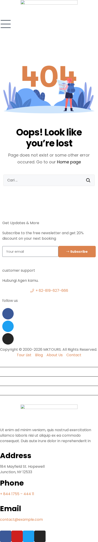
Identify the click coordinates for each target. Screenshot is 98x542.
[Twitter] (8, 326)
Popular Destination (19, 371)
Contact (9, 399)
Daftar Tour (12, 381)
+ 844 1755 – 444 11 (17, 494)
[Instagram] (8, 339)
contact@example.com (21, 519)
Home (7, 362)
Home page (69, 162)
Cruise (7, 390)
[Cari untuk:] (49, 180)
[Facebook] (8, 313)
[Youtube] (17, 536)
